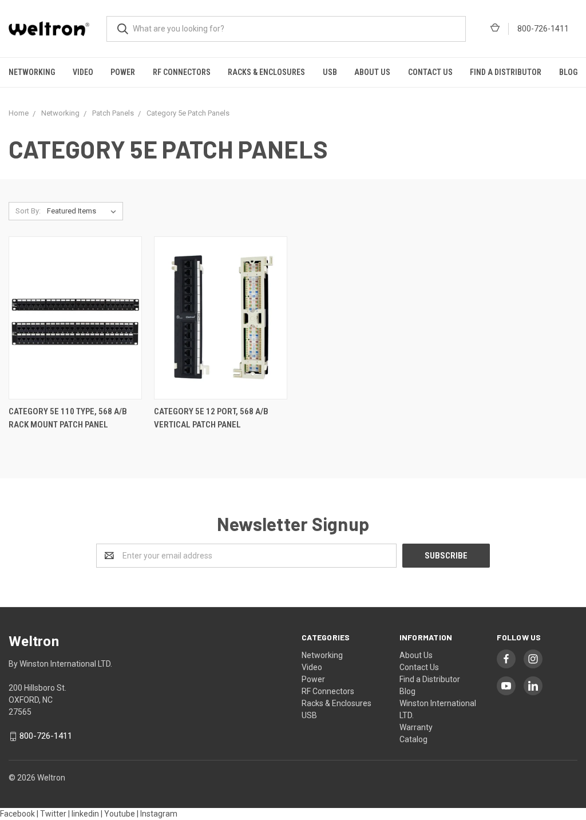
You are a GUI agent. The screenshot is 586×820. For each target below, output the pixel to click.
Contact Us (430, 72)
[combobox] (286, 29)
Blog (407, 691)
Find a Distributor (505, 72)
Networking (32, 72)
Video (83, 72)
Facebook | (19, 813)
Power (122, 72)
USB (330, 72)
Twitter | (55, 813)
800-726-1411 (543, 28)
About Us (372, 72)
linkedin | (87, 813)
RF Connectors (182, 72)
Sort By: (28, 211)
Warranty (416, 727)
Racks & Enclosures (266, 72)
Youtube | (121, 813)
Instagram (158, 813)
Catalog (413, 739)
